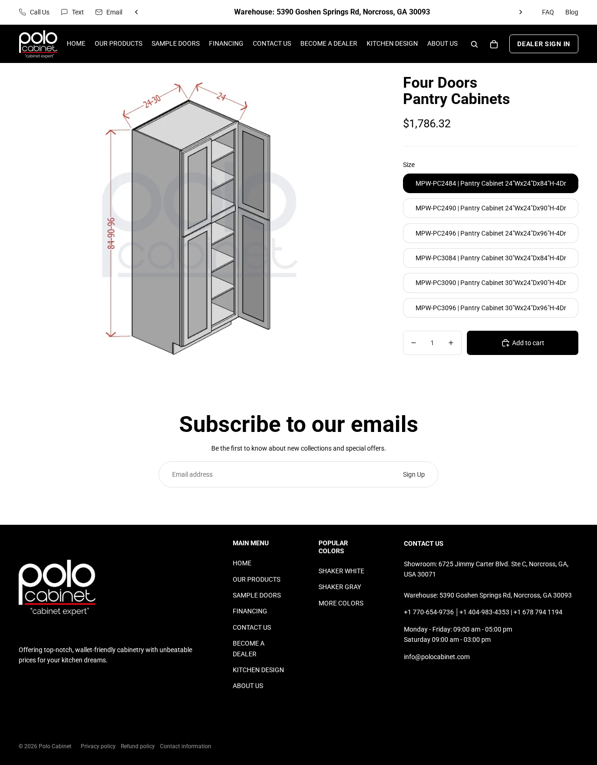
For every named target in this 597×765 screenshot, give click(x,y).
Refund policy (138, 746)
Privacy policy (98, 746)
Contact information (185, 746)
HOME (242, 563)
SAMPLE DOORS (257, 595)
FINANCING (250, 611)
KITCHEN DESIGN (258, 670)
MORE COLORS (341, 603)
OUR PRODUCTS (256, 579)
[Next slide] (520, 12)
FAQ (548, 12)
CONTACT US (252, 627)
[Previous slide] (136, 12)
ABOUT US (248, 685)
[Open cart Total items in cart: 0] (494, 44)
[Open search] (474, 44)
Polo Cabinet (55, 746)
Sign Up (414, 474)
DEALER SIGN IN (543, 44)
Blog (571, 12)
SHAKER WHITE (341, 571)
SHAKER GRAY (340, 587)
